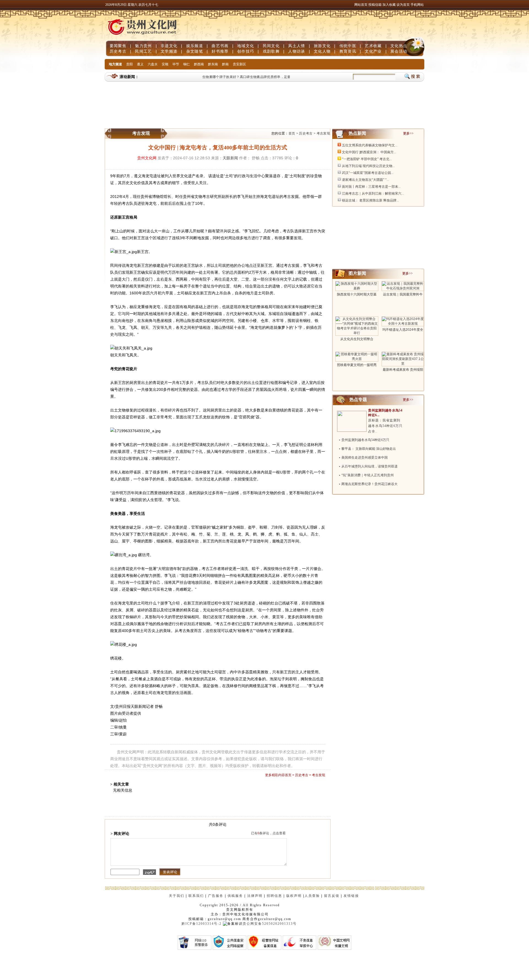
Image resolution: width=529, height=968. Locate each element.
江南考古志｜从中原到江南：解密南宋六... (373, 193)
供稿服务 (235, 896)
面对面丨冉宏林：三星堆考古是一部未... (371, 187)
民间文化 (271, 46)
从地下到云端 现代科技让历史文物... (368, 166)
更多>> (408, 133)
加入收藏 (389, 5)
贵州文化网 (146, 158)
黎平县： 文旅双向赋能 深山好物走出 (368, 449)
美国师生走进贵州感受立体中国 (364, 457)
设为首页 (403, 5)
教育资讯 (347, 51)
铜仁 (186, 64)
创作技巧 (245, 51)
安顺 (165, 64)
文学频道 (169, 51)
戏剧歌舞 (271, 51)
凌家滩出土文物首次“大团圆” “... (365, 180)
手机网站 (417, 5)
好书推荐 (220, 51)
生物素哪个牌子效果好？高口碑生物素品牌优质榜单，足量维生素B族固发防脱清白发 (259, 77)
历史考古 (118, 51)
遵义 (140, 64)
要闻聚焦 (118, 46)
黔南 (225, 64)
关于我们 (176, 896)
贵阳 (129, 64)
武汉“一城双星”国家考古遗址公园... (367, 173)
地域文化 (245, 46)
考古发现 (323, 133)
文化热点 (398, 46)
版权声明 (294, 896)
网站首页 (361, 5)
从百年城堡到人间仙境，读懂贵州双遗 (369, 466)
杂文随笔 (194, 51)
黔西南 (199, 64)
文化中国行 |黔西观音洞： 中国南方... (369, 152)
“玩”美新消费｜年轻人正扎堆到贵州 (367, 475)
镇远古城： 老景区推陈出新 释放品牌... (370, 200)
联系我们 (196, 896)
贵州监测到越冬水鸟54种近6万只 (365, 440)
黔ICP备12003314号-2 (202, 924)
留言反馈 (331, 896)
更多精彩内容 (275, 775)
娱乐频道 (194, 46)
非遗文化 (169, 46)
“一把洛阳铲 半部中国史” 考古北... (367, 159)
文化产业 (373, 51)
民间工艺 (143, 51)
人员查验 (312, 896)
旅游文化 (322, 46)
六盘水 (153, 64)
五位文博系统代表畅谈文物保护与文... (369, 145)
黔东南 (213, 64)
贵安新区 (239, 64)
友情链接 (352, 896)
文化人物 (322, 51)
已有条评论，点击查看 (268, 833)
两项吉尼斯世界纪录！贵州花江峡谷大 (369, 484)
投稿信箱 (375, 5)
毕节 (175, 64)
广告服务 (215, 896)
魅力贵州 (143, 46)
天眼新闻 (230, 158)
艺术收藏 (373, 46)
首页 (291, 133)
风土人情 (296, 46)
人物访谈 (296, 51)
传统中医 (347, 46)
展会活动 (398, 51)
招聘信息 (274, 896)
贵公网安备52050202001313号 (270, 924)
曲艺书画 (220, 46)
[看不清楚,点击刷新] (149, 872)
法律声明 (255, 896)
